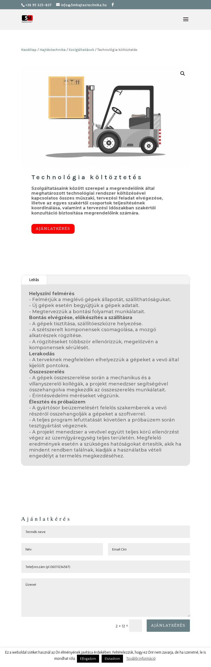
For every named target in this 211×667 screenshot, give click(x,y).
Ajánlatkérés (53, 228)
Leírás (34, 279)
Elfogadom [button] (88, 659)
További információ (141, 658)
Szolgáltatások (81, 50)
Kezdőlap (29, 50)
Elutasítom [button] (112, 659)
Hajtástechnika (53, 50)
